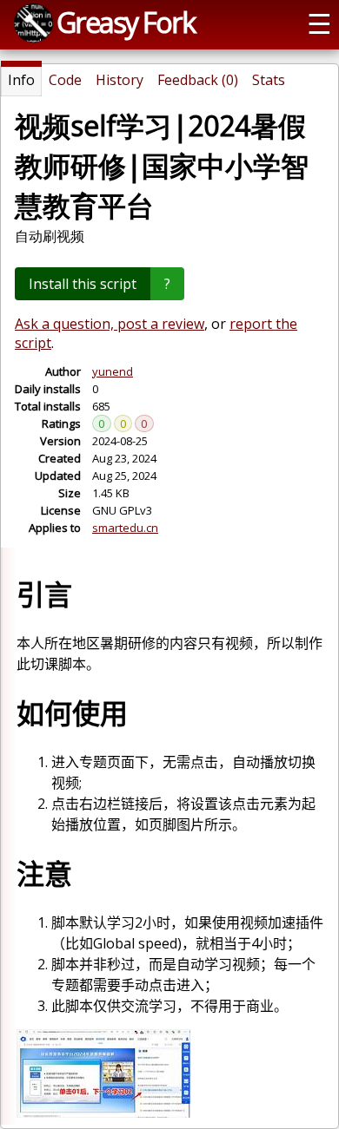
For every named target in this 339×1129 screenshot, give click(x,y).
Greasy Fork (125, 22)
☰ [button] (319, 22)
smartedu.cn (125, 527)
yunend (112, 371)
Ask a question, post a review (109, 323)
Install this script (82, 283)
